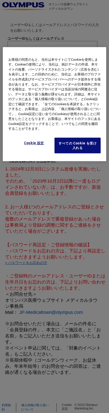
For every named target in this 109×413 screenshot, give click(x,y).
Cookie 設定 (34, 143)
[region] (54, 104)
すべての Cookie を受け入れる (78, 145)
